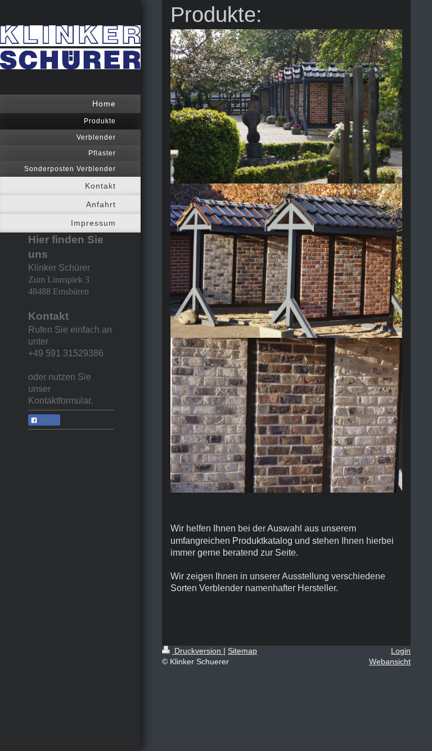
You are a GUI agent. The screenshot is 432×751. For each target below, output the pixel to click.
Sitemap (242, 650)
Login (401, 650)
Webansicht (390, 661)
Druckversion (197, 650)
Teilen (48, 420)
